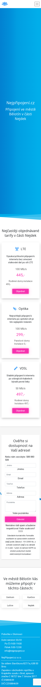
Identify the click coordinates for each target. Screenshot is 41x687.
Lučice (10, 605)
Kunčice (31, 597)
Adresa (20, 496)
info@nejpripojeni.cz (15, 650)
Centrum (10, 597)
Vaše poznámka (20, 513)
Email (20, 478)
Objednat (20, 291)
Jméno (20, 469)
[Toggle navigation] (37, 4)
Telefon (20, 487)
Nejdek (31, 605)
